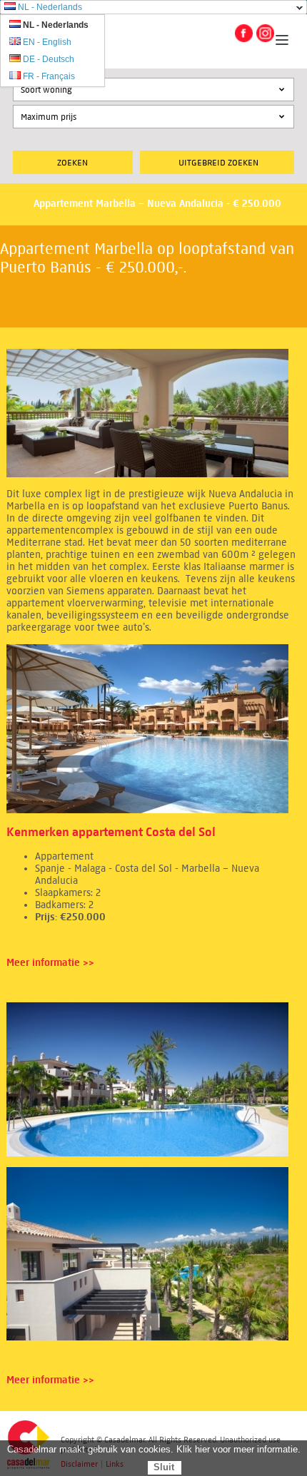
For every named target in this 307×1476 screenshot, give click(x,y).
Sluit (164, 1467)
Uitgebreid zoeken (218, 162)
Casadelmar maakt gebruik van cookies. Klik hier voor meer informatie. (154, 1449)
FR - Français (49, 76)
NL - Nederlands (50, 7)
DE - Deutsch (48, 59)
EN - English (47, 42)
